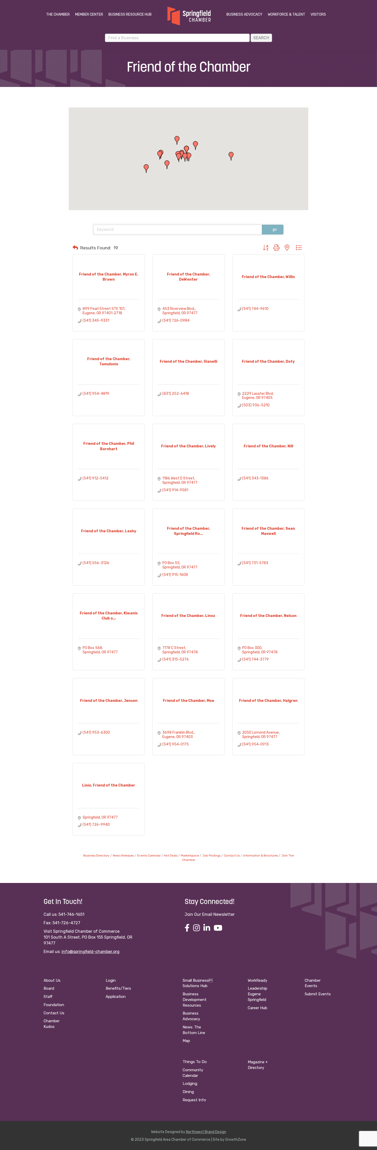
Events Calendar (149, 855)
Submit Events (318, 994)
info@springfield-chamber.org (91, 951)
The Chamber (58, 14)
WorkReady (257, 980)
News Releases (123, 855)
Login (111, 980)
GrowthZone (235, 1139)
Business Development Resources (194, 1000)
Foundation (54, 1004)
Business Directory (96, 855)
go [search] (275, 229)
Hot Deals (170, 855)
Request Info (194, 1100)
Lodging (190, 1083)
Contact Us (232, 855)
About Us (52, 980)
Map (186, 1040)
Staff (48, 996)
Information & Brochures (260, 855)
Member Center (89, 14)
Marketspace (190, 855)
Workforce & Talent (286, 14)
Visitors (318, 14)
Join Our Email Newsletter (210, 914)
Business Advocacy (244, 14)
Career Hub (257, 1008)
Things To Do (195, 1061)
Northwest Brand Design (206, 1132)
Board (49, 988)
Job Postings (211, 855)
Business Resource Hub (130, 14)
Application (116, 996)
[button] (195, 145)
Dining (188, 1091)
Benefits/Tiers (118, 988)
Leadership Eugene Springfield (257, 994)
